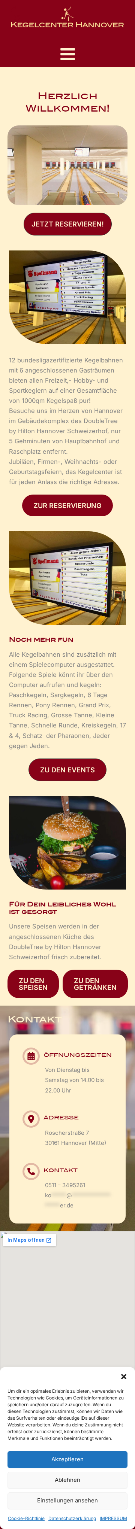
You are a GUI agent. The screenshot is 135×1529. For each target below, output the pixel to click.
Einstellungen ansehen (67, 1500)
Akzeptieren (67, 1459)
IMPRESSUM (113, 1518)
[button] (124, 1376)
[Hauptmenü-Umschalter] (67, 54)
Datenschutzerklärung (72, 1518)
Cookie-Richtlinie (26, 1518)
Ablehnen (67, 1479)
